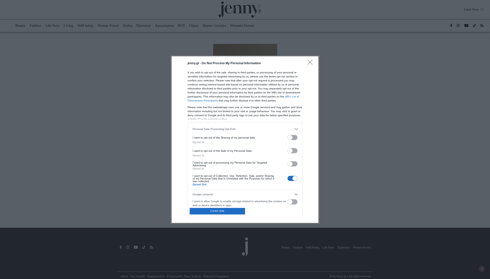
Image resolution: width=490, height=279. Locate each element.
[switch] (292, 137)
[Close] (311, 63)
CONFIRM (217, 211)
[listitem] (245, 129)
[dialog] (245, 139)
